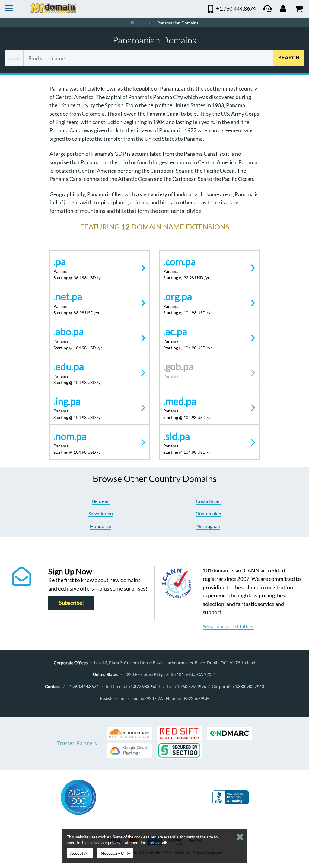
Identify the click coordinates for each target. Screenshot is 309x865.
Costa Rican (208, 501)
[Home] (132, 22)
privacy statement (124, 842)
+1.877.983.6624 (144, 686)
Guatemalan (208, 513)
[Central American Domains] (150, 22)
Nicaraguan (208, 526)
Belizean (101, 501)
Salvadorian (100, 513)
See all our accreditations (228, 626)
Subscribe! (71, 603)
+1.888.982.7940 (248, 686)
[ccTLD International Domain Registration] (141, 22)
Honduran (100, 526)
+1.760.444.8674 (83, 686)
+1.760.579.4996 (190, 686)
